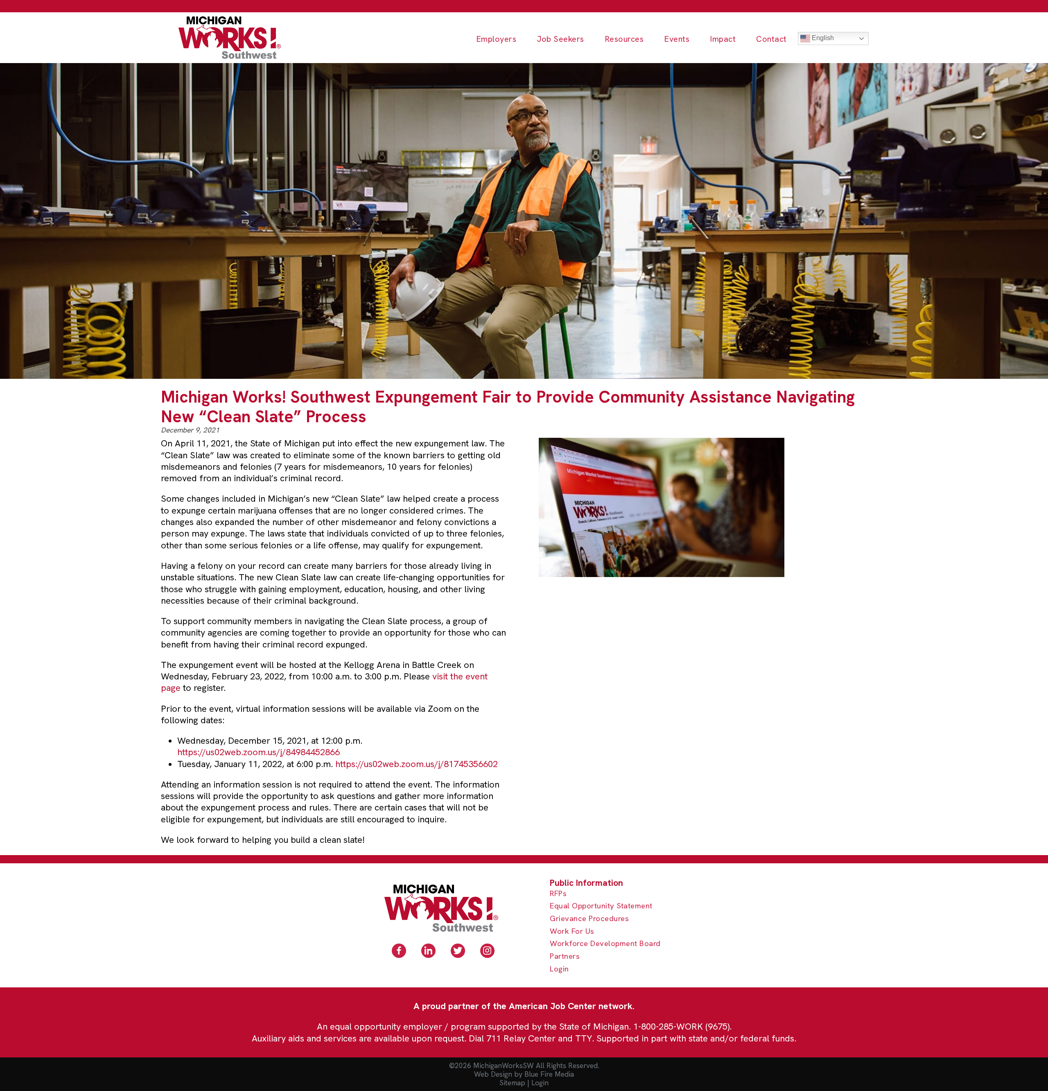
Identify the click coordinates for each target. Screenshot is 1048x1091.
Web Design (493, 1074)
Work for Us (572, 931)
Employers (496, 39)
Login (559, 969)
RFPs (558, 894)
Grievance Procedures (589, 919)
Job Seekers (560, 39)
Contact (771, 39)
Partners (565, 956)
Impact (723, 39)
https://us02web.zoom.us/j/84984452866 (258, 752)
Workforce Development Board (605, 944)
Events (676, 39)
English (822, 37)
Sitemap (512, 1082)
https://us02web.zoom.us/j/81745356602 (416, 764)
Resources (624, 39)
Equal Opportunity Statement (601, 906)
